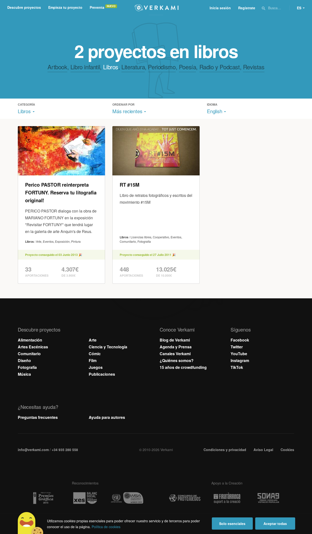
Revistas (253, 66)
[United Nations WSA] (127, 498)
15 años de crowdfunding (183, 367)
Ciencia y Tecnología (108, 347)
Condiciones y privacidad (225, 449)
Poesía (187, 66)
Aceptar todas (275, 523)
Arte (93, 340)
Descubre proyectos (24, 7)
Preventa (97, 7)
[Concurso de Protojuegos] (185, 498)
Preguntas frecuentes (38, 417)
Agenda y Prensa (176, 347)
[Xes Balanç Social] (85, 498)
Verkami (156, 7)
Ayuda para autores (107, 417)
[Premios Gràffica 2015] (43, 498)
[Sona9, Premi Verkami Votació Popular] (269, 498)
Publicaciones (102, 374)
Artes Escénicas (33, 347)
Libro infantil (85, 66)
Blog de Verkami (175, 340)
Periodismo (162, 66)
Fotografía (27, 367)
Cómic (95, 353)
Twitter (237, 347)
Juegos (96, 367)
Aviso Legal (263, 449)
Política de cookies (106, 526)
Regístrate (246, 7)
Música (24, 374)
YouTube (239, 353)
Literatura (133, 66)
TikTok (237, 367)
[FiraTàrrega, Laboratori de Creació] (227, 498)
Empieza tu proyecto (65, 7)
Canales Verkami (175, 353)
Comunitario (29, 353)
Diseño (24, 360)
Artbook (57, 66)
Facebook (240, 340)
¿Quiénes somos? (177, 360)
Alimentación (30, 340)
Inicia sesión (220, 7)
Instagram (240, 360)
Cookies (287, 449)
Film (93, 360)
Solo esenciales (232, 523)
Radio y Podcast (219, 66)
